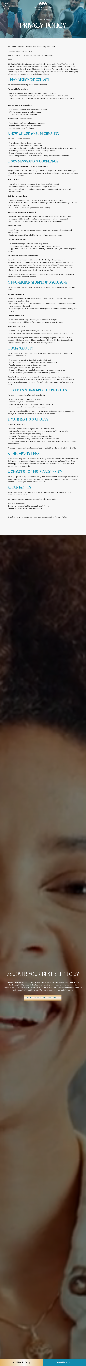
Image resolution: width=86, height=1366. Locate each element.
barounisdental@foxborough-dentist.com (31, 506)
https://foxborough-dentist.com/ (29, 508)
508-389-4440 (20, 503)
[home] (43, 6)
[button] (77, 6)
